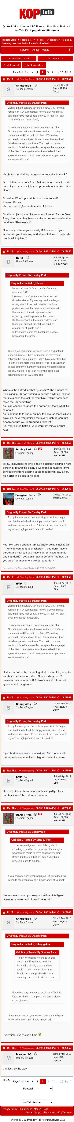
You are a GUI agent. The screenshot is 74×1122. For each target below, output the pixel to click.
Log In (68, 40)
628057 (67, 443)
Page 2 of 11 (20, 72)
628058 (67, 488)
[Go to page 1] (33, 72)
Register (55, 40)
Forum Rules (25, 1109)
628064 (67, 912)
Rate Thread (32, 65)
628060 (67, 577)
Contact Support (34, 1112)
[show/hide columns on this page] (70, 49)
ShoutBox (52, 26)
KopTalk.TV (21, 30)
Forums (24, 40)
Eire (56, 589)
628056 (67, 251)
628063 (67, 808)
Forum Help (50, 1112)
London (57, 1060)
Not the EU (59, 455)
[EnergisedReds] (8, 504)
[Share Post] (58, 79)
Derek (30, 443)
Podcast (65, 26)
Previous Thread (20, 58)
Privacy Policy (9, 1109)
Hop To (6, 1080)
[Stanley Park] (8, 458)
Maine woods (61, 263)
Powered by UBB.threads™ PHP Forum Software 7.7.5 (37, 1120)
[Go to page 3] (71, 72)
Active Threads (40, 49)
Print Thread (11, 65)
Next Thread (54, 58)
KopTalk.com (9, 40)
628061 (67, 697)
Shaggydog (27, 770)
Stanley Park (27, 79)
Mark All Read (41, 1109)
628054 (67, 79)
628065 (67, 1048)
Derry (56, 91)
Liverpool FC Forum (32, 26)
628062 (67, 770)
